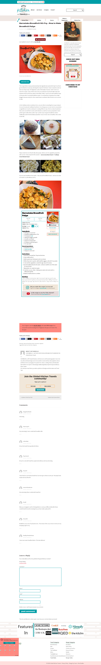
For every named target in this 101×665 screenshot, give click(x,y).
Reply (20, 419)
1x (32, 226)
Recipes (33, 343)
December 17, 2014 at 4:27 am (27, 537)
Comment (22, 566)
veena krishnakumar (27, 487)
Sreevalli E (25, 519)
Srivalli (24, 502)
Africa (51, 652)
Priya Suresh (26, 456)
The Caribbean (53, 650)
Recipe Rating (22, 561)
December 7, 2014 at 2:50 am (27, 428)
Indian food (26, 345)
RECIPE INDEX (37, 325)
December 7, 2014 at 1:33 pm (27, 443)
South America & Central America (58, 656)
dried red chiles (28, 249)
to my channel (44, 294)
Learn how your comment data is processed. (47, 619)
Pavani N (25, 470)
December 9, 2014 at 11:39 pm (27, 489)
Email (21, 594)
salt (32, 236)
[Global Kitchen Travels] (23, 15)
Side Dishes (37, 343)
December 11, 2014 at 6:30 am (27, 504)
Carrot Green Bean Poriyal (47, 154)
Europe (52, 648)
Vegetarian (41, 343)
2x (35, 226)
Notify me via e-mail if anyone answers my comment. (31, 607)
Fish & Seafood (69, 656)
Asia (51, 646)
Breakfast (68, 644)
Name (21, 588)
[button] (50, 230)
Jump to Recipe (41, 39)
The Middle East (54, 654)
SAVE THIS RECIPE (52, 234)
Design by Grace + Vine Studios (76, 663)
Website (21, 599)
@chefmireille (43, 288)
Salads (67, 652)
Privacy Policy (65, 663)
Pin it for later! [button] (52, 227)
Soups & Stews (70, 650)
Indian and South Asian (28, 343)
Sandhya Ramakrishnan (28, 535)
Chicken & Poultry (70, 648)
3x (37, 226)
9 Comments (34, 29)
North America (53, 644)
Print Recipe (53, 225)
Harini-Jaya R (26, 426)
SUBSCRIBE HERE (25, 81)
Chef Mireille (37, 42)
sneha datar (25, 441)
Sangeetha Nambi (27, 411)
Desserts (68, 654)
